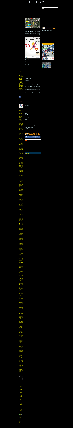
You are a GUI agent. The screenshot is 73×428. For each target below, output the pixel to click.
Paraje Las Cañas (21, 290)
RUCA (20, 330)
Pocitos (21, 306)
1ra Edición (22, 112)
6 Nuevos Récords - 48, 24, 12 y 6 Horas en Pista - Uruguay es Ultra (21, 92)
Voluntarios (22, 370)
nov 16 (21, 396)
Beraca (19, 143)
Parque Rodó (20, 297)
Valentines (22, 364)
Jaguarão (20, 240)
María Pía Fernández (21, 268)
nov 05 (21, 409)
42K (20, 116)
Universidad (20, 362)
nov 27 (21, 388)
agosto (20, 414)
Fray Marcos (22, 226)
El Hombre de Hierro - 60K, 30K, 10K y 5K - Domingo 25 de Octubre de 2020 (48, 42)
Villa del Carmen (20, 367)
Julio (21, 245)
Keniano (21, 247)
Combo (22, 186)
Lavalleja (21, 256)
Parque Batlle (20, 292)
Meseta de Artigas (22, 274)
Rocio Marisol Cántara (21, 328)
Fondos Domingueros (21, 225)
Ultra (20, 361)
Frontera (20, 227)
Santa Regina (20, 340)
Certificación (22, 174)
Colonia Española (20, 184)
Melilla (22, 272)
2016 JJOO (21, 113)
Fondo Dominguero (21, 224)
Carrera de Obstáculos (21, 168)
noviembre (21, 385)
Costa (22, 195)
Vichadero (22, 366)
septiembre (21, 413)
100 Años (22, 110)
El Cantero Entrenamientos (21, 211)
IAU (19, 233)
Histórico (20, 232)
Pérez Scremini (22, 302)
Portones (19, 307)
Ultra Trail (22, 361)
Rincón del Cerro (20, 326)
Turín (22, 360)
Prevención (20, 308)
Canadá (22, 163)
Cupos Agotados (21, 201)
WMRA (22, 371)
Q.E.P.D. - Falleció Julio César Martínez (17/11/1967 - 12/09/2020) (21, 71)
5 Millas (20, 117)
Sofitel (22, 347)
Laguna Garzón (20, 254)
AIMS (22, 125)
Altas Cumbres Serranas (21, 126)
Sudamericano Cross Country (21, 350)
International (22, 237)
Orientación (21, 288)
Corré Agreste (22, 190)
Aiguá (21, 125)
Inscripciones (20, 234)
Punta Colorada (21, 313)
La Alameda (21, 248)
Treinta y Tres (21, 359)
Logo (21, 259)
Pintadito (22, 303)
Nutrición (21, 285)
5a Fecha (21, 118)
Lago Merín (22, 253)
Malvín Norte (20, 263)
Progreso (22, 308)
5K (22, 118)
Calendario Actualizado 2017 (21, 150)
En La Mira (21, 214)
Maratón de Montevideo (21, 267)
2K (21, 115)
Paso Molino (22, 300)
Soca (20, 347)
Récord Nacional (21, 318)
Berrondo (20, 143)
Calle (19, 153)
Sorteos (21, 349)
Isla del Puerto (20, 239)
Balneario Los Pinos (21, 137)
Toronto (20, 356)
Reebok (20, 321)
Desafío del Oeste (20, 204)
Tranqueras (22, 357)
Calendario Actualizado (21, 149)
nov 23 (21, 391)
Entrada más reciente (26, 155)
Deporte (22, 203)
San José (22, 334)
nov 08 (21, 407)
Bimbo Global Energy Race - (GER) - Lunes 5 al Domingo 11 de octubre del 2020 (21, 76)
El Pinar (20, 213)
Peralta (20, 302)
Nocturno (19, 283)
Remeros (21, 322)
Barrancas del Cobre (21, 140)
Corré (20, 190)
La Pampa (22, 252)
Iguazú (20, 233)
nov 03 (21, 410)
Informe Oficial (22, 233)
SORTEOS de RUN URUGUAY (21, 86)
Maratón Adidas (22, 265)
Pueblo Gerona (21, 311)
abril (20, 417)
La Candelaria (22, 249)
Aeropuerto (20, 124)
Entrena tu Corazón (21, 215)
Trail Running (21, 357)
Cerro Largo (22, 173)
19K (20, 112)
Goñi (22, 228)
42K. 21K (22, 116)
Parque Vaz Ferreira (20, 298)
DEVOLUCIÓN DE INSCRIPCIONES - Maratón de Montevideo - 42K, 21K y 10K (21, 68)
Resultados (20, 323)
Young (19, 372)
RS (19, 330)
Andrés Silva (21, 127)
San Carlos (22, 332)
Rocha (19, 328)
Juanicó (21, 244)
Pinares (21, 303)
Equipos (22, 216)
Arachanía (19, 129)
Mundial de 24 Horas (20, 279)
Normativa (21, 283)
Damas (22, 201)
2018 (19, 383)
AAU (20, 121)
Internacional (20, 237)
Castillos (20, 170)
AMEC (19, 127)
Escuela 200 (21, 217)
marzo (20, 418)
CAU (22, 170)
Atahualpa (20, 132)
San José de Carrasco (20, 335)
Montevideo (27, 153)
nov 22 (21, 392)
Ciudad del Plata (21, 177)
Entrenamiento (20, 216)
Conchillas (20, 189)
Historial (19, 232)
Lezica (20, 257)
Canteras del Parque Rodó (21, 165)
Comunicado (22, 188)
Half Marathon (22, 231)
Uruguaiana (22, 362)
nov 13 (21, 398)
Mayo (19, 270)
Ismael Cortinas (22, 239)
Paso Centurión (20, 299)
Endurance (22, 214)
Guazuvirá (22, 230)
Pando (19, 290)
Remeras (19, 322)
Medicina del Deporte (20, 271)
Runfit (21, 330)
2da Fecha (20, 115)
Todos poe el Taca (21, 355)
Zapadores (20, 372)
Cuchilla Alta (21, 200)
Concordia (22, 189)
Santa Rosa (22, 340)
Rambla (19, 317)
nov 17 (21, 395)
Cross (21, 197)
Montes (22, 276)
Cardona (22, 166)
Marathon (20, 264)
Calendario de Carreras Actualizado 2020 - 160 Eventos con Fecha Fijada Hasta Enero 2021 (21, 79)
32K (22, 115)
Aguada (21, 124)
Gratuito (19, 229)
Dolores (21, 208)
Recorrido (20, 319)
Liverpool (20, 258)
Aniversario (21, 128)
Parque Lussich (20, 295)
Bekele (21, 142)
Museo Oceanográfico (21, 280)
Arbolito (21, 129)
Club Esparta (21, 180)
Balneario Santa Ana (21, 138)
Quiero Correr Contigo (20, 316)
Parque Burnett (22, 292)
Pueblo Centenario (20, 310)
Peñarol (19, 302)
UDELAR (19, 361)
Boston (21, 145)
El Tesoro (22, 213)
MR (20, 278)
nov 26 (21, 389)
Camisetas (21, 153)
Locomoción (20, 259)
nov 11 (21, 399)
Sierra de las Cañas (21, 346)
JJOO (19, 242)
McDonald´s (21, 270)
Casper (19, 170)
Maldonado (21, 262)
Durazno (21, 209)
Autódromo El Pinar (21, 133)
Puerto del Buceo (22, 312)
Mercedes (20, 274)
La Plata (20, 253)
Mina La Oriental (20, 275)
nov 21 (21, 393)
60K (19, 119)
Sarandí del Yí (22, 342)
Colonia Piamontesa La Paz (21, 185)
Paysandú (20, 301)
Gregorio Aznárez (21, 229)
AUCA (19, 133)
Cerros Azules (20, 174)
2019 (19, 382)
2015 (22, 112)
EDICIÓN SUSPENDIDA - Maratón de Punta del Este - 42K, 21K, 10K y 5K (21, 73)
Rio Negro (21, 327)
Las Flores (22, 255)
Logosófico (22, 259)
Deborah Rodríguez (21, 202)
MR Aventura (22, 278)
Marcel (19, 268)
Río (22, 326)
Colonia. (21, 186)
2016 (19, 113)
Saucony (19, 343)
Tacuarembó (20, 352)
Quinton (22, 316)
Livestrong (22, 258)
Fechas (21, 219)
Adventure (21, 123)
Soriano (22, 348)
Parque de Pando (22, 293)
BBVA (20, 142)
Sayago (21, 343)
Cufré (19, 201)
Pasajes (22, 298)
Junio (22, 245)
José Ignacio (21, 243)
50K (19, 118)
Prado (28, 153)
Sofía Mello (21, 347)
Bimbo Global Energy (21, 144)
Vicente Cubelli (20, 366)
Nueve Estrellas (22, 284)
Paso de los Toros (21, 300)
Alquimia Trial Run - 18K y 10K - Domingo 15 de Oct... (21, 405)
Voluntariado (20, 370)
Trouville (20, 360)
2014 (19, 422)
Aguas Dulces (20, 125)
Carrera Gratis (20, 169)
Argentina (20, 130)
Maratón (20, 265)
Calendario (22, 147)
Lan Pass (22, 254)
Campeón (22, 153)
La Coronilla (22, 250)
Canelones (20, 164)
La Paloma (21, 252)
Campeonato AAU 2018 (21, 156)
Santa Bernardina (21, 338)
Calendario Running (21, 152)
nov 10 (21, 400)
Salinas (19, 331)
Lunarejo (19, 262)
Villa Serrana (21, 369)
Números (19, 285)
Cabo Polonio (20, 147)
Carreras (22, 169)
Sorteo (19, 349)
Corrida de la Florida (20, 193)
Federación (22, 219)
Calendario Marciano (21, 151)
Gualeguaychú (20, 230)
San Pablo (20, 336)
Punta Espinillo (20, 314)
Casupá (21, 170)
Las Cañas (21, 255)
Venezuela (22, 365)
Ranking (21, 317)
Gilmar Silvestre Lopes (20, 228)
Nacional (22, 280)
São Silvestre (20, 342)
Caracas (21, 166)
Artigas (22, 131)
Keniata (22, 247)
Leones (19, 257)
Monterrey (21, 276)
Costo (22, 196)
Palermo (19, 289)
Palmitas (21, 289)
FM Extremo (22, 223)
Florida (20, 223)
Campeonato (20, 154)
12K (20, 111)
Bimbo (19, 144)
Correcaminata (22, 191)
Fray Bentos (20, 226)
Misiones (19, 276)
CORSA (21, 195)
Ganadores (22, 227)
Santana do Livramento (21, 341)
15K (21, 111)
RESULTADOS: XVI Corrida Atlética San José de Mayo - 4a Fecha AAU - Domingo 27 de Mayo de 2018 (21, 84)
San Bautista (20, 332)
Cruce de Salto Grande (20, 199)
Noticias (22, 283)
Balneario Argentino (20, 135)
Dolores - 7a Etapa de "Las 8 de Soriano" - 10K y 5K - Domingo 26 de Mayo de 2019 (21, 82)
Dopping (19, 209)
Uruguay (20, 363)
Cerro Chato (22, 171)
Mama (22, 263)
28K (19, 115)
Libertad (21, 257)
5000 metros (22, 117)
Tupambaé (21, 360)
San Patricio (22, 336)
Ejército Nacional (21, 210)
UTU (19, 364)
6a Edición (21, 119)
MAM (21, 263)
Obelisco (22, 285)
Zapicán (22, 372)
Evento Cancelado (21, 218)
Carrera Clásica (20, 167)
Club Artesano (21, 179)
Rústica (22, 330)
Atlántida (22, 132)
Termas (19, 354)
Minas (22, 275)
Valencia (21, 364)
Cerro (20, 171)
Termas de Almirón (21, 354)
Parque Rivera (21, 296)
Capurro (19, 166)
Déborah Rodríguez (20, 203)
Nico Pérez (22, 282)
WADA (19, 371)
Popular (22, 306)
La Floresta (22, 251)
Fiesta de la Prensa (22, 220)
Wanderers (21, 371)
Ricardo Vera (21, 324)
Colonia (20, 182)
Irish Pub (21, 238)
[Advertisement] (32, 12)
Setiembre (21, 345)
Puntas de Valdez (21, 315)
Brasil (22, 145)
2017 (22, 113)
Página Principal (33, 155)
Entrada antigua (39, 155)
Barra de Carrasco (21, 139)
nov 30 (21, 386)
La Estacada (20, 251)
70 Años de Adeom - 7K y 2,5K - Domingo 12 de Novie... (21, 402)
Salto (21, 331)
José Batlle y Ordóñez (21, 242)
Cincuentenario (22, 175)
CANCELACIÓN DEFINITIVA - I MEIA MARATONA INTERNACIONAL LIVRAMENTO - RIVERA (21, 89)
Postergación (21, 307)
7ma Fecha (21, 120)
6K (22, 119)
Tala (22, 352)
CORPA (19, 190)
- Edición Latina (20, 110)
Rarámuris (22, 317)
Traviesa (19, 359)
